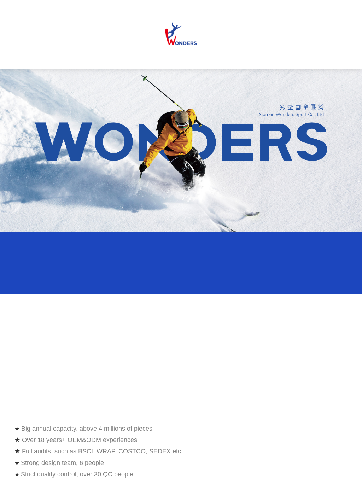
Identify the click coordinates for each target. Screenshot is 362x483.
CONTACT (287, 59)
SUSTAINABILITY (72, 59)
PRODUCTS (114, 59)
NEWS (218, 59)
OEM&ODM (148, 59)
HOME (31, 59)
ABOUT (183, 59)
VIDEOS (252, 59)
